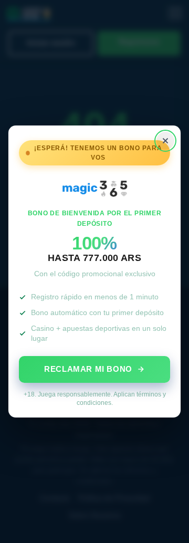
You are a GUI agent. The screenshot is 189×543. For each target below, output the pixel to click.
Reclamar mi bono (88, 368)
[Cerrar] (165, 141)
